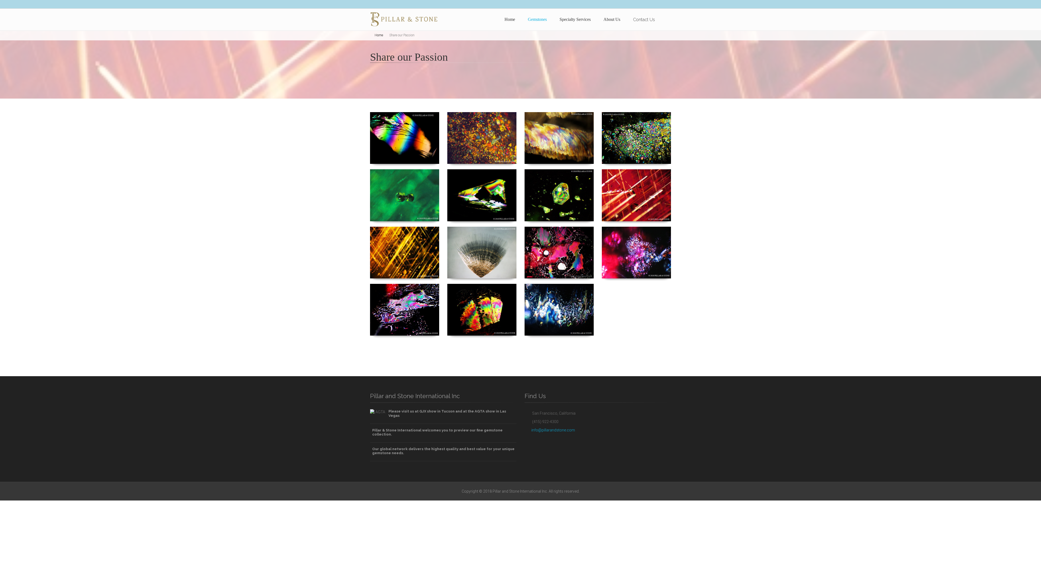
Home (510, 19)
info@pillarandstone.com (553, 430)
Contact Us (644, 19)
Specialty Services (575, 19)
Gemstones (537, 19)
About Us (611, 19)
